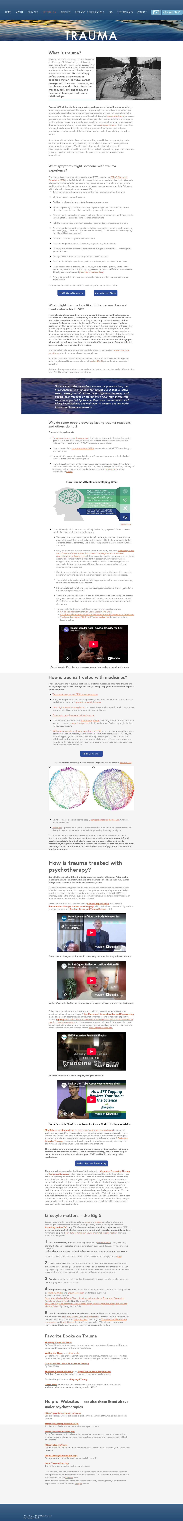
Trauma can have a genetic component (70, 438)
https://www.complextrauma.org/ (61, 1423)
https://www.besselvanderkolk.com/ (63, 1413)
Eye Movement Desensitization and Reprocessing (109, 1014)
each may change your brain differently (80, 1316)
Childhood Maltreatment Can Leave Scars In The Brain (86, 611)
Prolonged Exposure (59, 1174)
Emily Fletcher (68, 1322)
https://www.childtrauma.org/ (60, 1431)
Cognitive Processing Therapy (115, 1171)
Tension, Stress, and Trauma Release (88, 909)
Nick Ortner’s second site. (101, 1027)
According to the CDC (56, 1227)
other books (73, 1353)
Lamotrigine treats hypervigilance (68, 707)
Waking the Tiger (53, 1353)
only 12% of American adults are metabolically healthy (91, 1232)
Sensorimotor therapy (60, 906)
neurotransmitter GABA (83, 448)
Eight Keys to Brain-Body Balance (94, 1371)
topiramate (86, 720)
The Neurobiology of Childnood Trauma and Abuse (84, 617)
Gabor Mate (51, 1384)
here (119, 1256)
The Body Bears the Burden (59, 1371)
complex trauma (108, 125)
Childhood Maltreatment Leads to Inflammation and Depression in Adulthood (97, 614)
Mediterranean (104, 1242)
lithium (96, 720)
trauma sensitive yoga (83, 906)
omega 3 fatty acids (79, 723)
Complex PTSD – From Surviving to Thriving (67, 1363)
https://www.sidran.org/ (57, 1463)
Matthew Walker (55, 1292)
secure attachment (115, 116)
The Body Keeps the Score (58, 1342)
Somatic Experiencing (98, 903)
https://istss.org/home (56, 1444)
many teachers (80, 1319)
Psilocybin (57, 827)
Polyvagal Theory (78, 1379)
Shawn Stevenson (76, 1292)
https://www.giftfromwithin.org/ (61, 1455)
